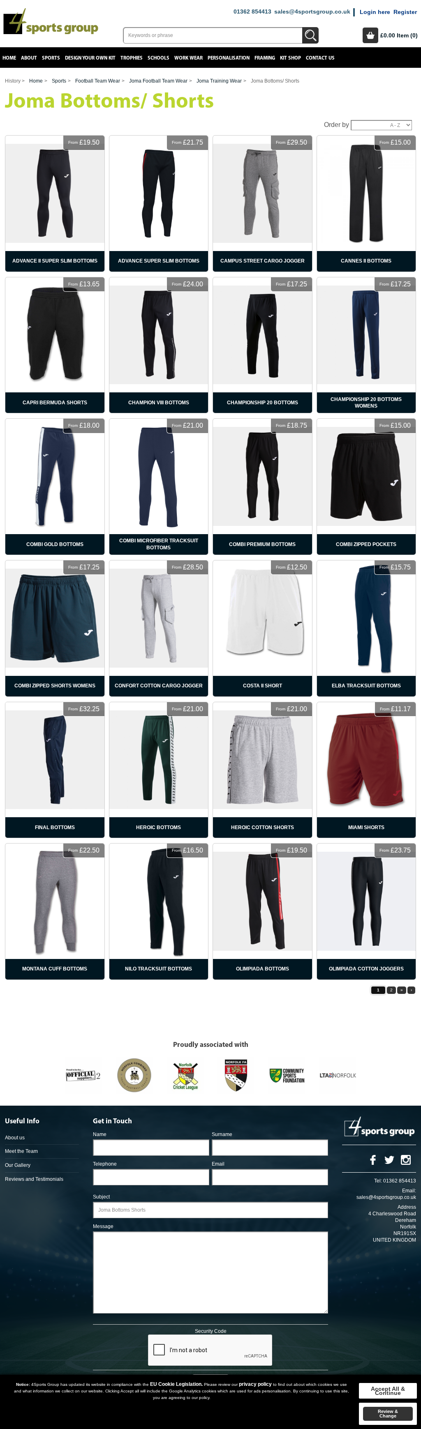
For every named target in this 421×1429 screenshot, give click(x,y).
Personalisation (229, 58)
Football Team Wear (97, 81)
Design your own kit (90, 58)
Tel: (378, 1181)
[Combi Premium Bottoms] (262, 487)
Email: (409, 1191)
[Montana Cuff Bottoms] (54, 912)
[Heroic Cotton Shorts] (262, 770)
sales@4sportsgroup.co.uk (312, 11)
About (29, 58)
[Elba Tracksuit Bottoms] (366, 628)
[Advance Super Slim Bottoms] (158, 204)
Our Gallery (17, 1165)
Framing (264, 58)
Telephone (105, 1164)
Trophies (131, 58)
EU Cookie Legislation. (176, 1384)
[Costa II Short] (262, 628)
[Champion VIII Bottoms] (158, 345)
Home (9, 58)
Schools (158, 58)
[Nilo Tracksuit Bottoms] (158, 912)
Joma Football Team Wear (158, 81)
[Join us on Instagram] (406, 1159)
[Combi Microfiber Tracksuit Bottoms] (158, 487)
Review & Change (388, 1413)
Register (405, 12)
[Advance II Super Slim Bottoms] (54, 204)
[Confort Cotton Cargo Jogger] (158, 628)
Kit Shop (290, 58)
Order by (336, 124)
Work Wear (188, 58)
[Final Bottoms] (54, 770)
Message (103, 1226)
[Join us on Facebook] (373, 1159)
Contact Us (320, 58)
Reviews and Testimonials (34, 1179)
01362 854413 (252, 11)
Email (218, 1164)
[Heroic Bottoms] (158, 770)
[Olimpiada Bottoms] (262, 912)
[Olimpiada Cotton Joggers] (366, 912)
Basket (370, 35)
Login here (375, 12)
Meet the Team (21, 1151)
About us (15, 1138)
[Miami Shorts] (366, 770)
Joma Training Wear (219, 81)
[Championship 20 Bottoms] (262, 345)
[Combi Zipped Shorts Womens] (54, 628)
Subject (101, 1197)
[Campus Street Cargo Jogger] (262, 204)
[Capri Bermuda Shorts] (54, 345)
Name (99, 1134)
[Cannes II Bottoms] (366, 204)
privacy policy (255, 1384)
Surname (222, 1134)
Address (407, 1207)
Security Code (211, 1331)
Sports (51, 58)
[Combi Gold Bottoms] (54, 487)
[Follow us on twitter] (389, 1159)
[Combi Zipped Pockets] (366, 487)
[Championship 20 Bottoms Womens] (366, 345)
